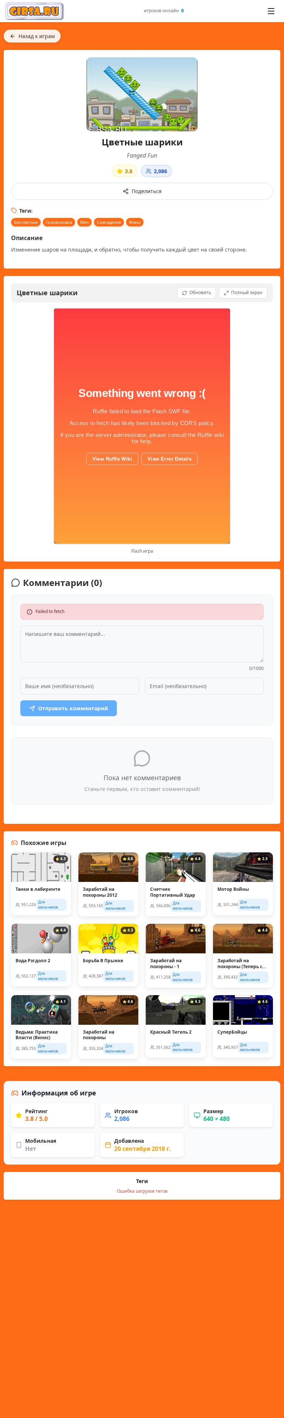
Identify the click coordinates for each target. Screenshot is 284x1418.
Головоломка (59, 222)
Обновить (200, 292)
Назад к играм (36, 36)
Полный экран (247, 292)
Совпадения (109, 222)
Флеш (135, 222)
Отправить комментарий (73, 708)
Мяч (84, 222)
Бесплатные (26, 222)
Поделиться (147, 191)
